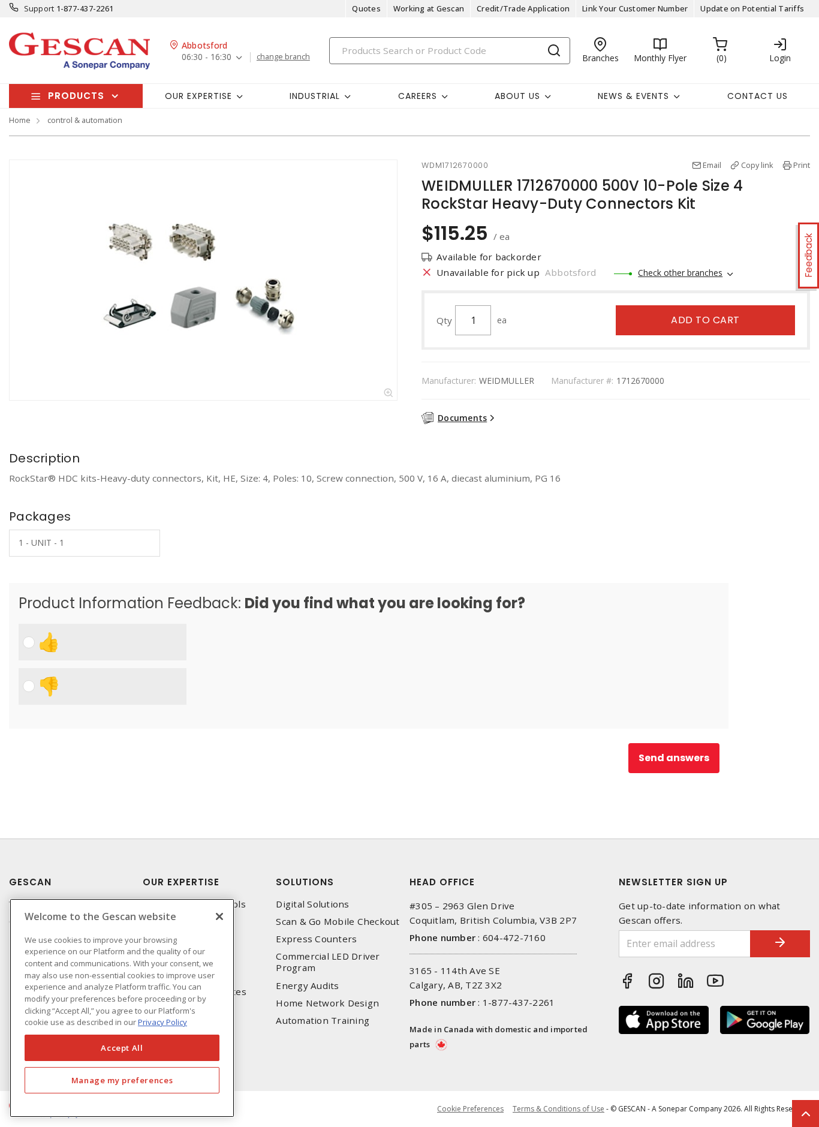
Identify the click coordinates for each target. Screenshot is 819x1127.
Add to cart (705, 320)
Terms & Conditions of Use (558, 1109)
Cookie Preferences (470, 1109)
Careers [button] (417, 96)
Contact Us (757, 96)
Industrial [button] (315, 96)
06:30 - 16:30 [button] (206, 57)
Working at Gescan (428, 8)
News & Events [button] (633, 96)
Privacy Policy (162, 1022)
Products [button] (76, 95)
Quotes (366, 8)
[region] (122, 1007)
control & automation (84, 120)
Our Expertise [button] (198, 96)
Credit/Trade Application (523, 8)
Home (20, 120)
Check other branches (680, 272)
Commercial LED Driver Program (328, 962)
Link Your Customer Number (635, 8)
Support (39, 8)
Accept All (122, 1047)
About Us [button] (517, 96)
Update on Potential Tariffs (752, 8)
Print (801, 165)
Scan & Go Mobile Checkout (337, 921)
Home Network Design (327, 1003)
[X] (219, 916)
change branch (283, 57)
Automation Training (322, 1020)
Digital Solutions (312, 904)
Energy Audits (307, 985)
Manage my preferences (122, 1080)
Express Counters (316, 939)
